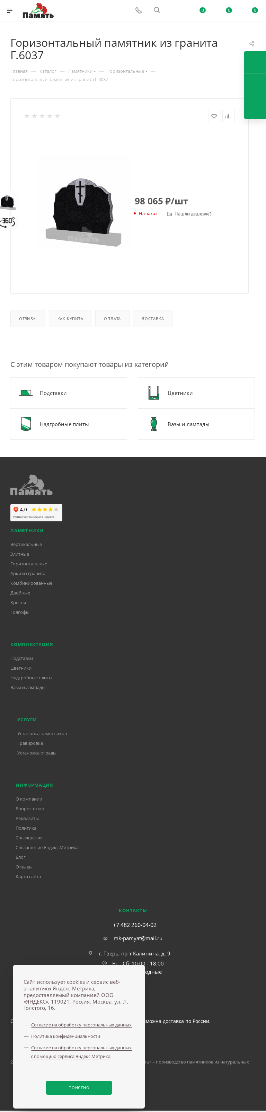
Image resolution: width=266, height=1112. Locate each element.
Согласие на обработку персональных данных (81, 1025)
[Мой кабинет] (176, 10)
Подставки (21, 658)
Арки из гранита (27, 573)
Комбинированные (31, 583)
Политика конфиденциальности (65, 1036)
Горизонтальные (28, 564)
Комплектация (31, 644)
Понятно (79, 1087)
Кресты (18, 602)
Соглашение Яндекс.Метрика (47, 847)
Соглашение (29, 838)
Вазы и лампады (27, 687)
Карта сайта (28, 876)
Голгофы (19, 612)
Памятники (27, 530)
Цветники (21, 668)
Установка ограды (36, 753)
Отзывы (28, 318)
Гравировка (30, 743)
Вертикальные (26, 544)
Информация (34, 785)
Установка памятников (42, 733)
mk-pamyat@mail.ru (138, 938)
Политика (26, 828)
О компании (29, 799)
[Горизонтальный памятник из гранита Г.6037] (83, 202)
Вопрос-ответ (30, 808)
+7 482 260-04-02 (135, 925)
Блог (21, 857)
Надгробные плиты (31, 677)
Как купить (70, 318)
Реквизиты (27, 818)
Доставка (153, 318)
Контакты (133, 910)
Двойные (20, 593)
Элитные (19, 554)
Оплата (112, 318)
